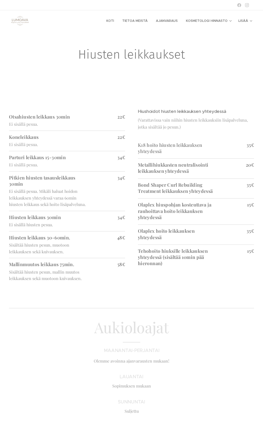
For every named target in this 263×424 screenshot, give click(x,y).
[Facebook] (239, 5)
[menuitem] (111, 20)
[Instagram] (247, 5)
